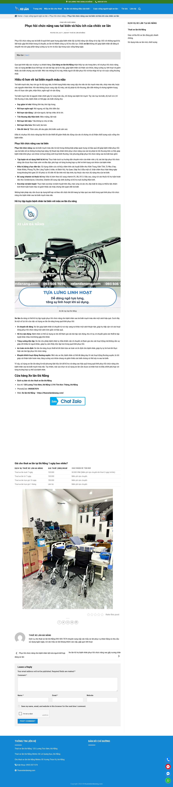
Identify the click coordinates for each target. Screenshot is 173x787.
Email (55, 695)
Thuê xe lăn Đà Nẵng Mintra (26, 754)
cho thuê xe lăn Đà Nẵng (41, 380)
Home (19, 16)
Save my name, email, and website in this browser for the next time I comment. (53, 706)
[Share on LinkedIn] (76, 622)
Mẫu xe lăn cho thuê (53, 9)
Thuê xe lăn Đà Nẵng (77, 33)
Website (90, 695)
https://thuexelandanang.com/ (50, 393)
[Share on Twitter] (63, 622)
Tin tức (124, 9)
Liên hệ (133, 9)
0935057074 (33, 389)
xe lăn (86, 44)
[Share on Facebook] (59, 622)
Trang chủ (37, 9)
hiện (26, 55)
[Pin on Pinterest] (72, 622)
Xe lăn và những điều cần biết (77, 9)
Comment (22, 675)
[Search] (139, 8)
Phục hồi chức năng (57, 16)
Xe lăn (17, 318)
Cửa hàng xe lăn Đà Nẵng (63, 65)
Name (21, 695)
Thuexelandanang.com (26, 770)
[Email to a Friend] (68, 622)
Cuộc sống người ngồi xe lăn (105, 9)
